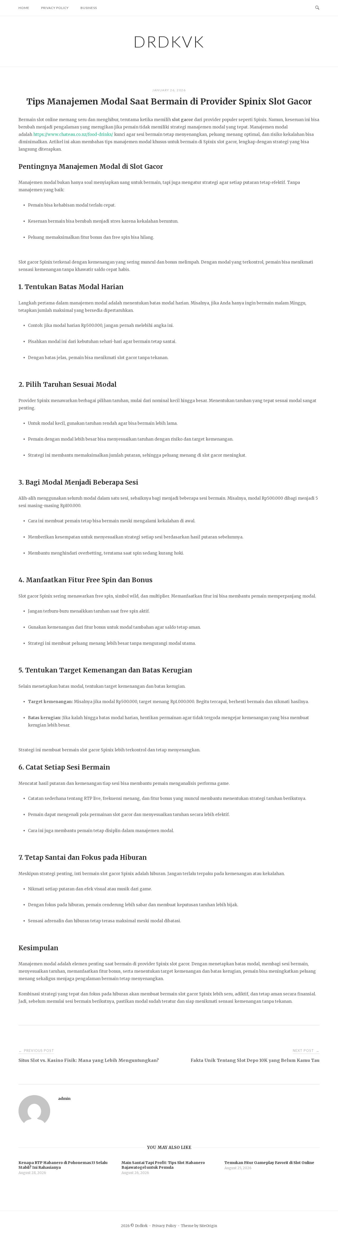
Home (23, 8)
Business (89, 8)
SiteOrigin (208, 1226)
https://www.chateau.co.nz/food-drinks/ (73, 134)
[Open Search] (317, 8)
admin (64, 1098)
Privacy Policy (55, 8)
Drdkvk (169, 41)
